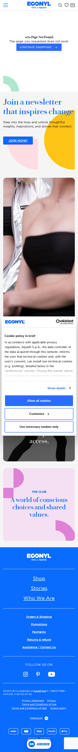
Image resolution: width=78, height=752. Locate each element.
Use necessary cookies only (39, 426)
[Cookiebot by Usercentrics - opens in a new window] (56, 321)
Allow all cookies (39, 400)
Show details (56, 388)
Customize (36, 413)
